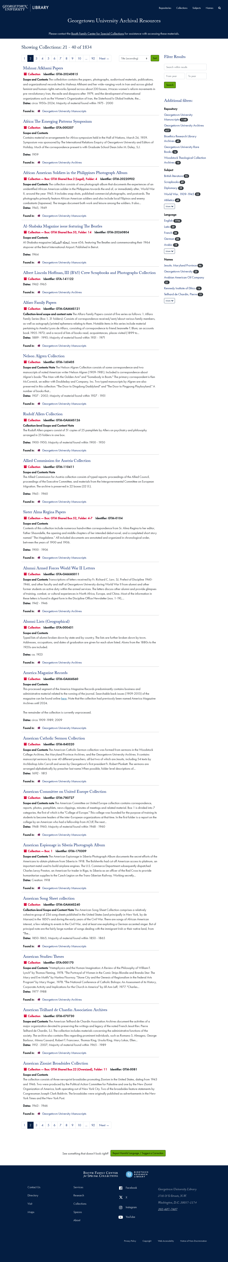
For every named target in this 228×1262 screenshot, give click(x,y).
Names (209, 8)
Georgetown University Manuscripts (64, 111)
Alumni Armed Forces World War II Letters (59, 568)
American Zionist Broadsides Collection (55, 1063)
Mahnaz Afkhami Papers (43, 68)
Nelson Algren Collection (44, 356)
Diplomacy (171, 188)
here (64, 698)
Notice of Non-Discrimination (193, 1241)
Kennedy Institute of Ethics (180, 288)
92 (93, 58)
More (168, 206)
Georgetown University (178, 271)
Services (78, 1187)
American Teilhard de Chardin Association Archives (65, 1010)
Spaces (77, 1212)
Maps (31, 1212)
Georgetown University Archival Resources (114, 21)
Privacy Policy (130, 1241)
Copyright (147, 1241)
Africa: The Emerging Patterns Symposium (57, 121)
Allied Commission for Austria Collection (57, 461)
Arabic (168, 245)
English (168, 220)
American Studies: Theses (43, 957)
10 (79, 58)
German (169, 239)
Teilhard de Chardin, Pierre (181, 294)
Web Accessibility (166, 1241)
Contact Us (34, 1187)
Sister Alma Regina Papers (44, 512)
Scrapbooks (172, 182)
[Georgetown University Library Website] (26, 7)
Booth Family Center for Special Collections (97, 33)
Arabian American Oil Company (184, 277)
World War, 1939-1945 (179, 194)
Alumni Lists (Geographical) (46, 622)
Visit (30, 1204)
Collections (181, 8)
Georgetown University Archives (62, 162)
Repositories (165, 8)
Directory (33, 1195)
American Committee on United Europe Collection (64, 792)
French (168, 233)
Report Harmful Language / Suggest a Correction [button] (138, 1153)
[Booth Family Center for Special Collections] (100, 1174)
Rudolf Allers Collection (43, 414)
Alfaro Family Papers (39, 303)
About (76, 1220)
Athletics (169, 200)
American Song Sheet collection (49, 898)
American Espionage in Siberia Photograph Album (64, 845)
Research (78, 1195)
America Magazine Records (45, 673)
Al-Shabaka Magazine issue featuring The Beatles (62, 226)
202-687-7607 (167, 1209)
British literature (174, 176)
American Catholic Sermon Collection (54, 738)
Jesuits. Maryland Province (180, 265)
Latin (167, 227)
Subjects (196, 8)
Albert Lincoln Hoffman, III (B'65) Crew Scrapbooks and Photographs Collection (89, 273)
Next (104, 58)
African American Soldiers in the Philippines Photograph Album (75, 173)
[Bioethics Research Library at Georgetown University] (137, 1174)
